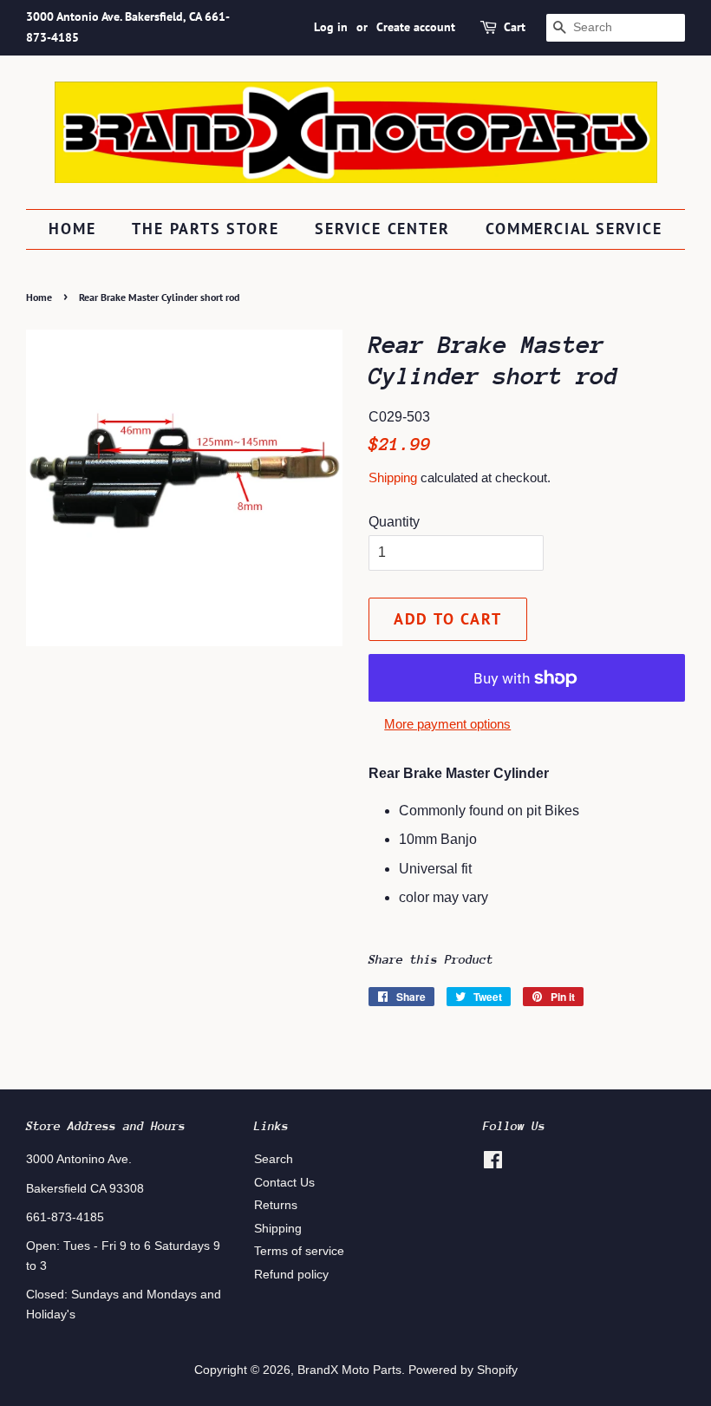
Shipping (393, 477)
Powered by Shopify (463, 1370)
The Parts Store (205, 229)
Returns (275, 1205)
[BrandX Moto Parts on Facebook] (493, 1163)
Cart (514, 27)
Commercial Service (574, 229)
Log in (331, 27)
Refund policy (291, 1274)
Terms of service (299, 1251)
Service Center (382, 229)
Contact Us (284, 1182)
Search (273, 1159)
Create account (415, 27)
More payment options (447, 723)
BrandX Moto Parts (349, 1370)
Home (72, 229)
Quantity (394, 521)
